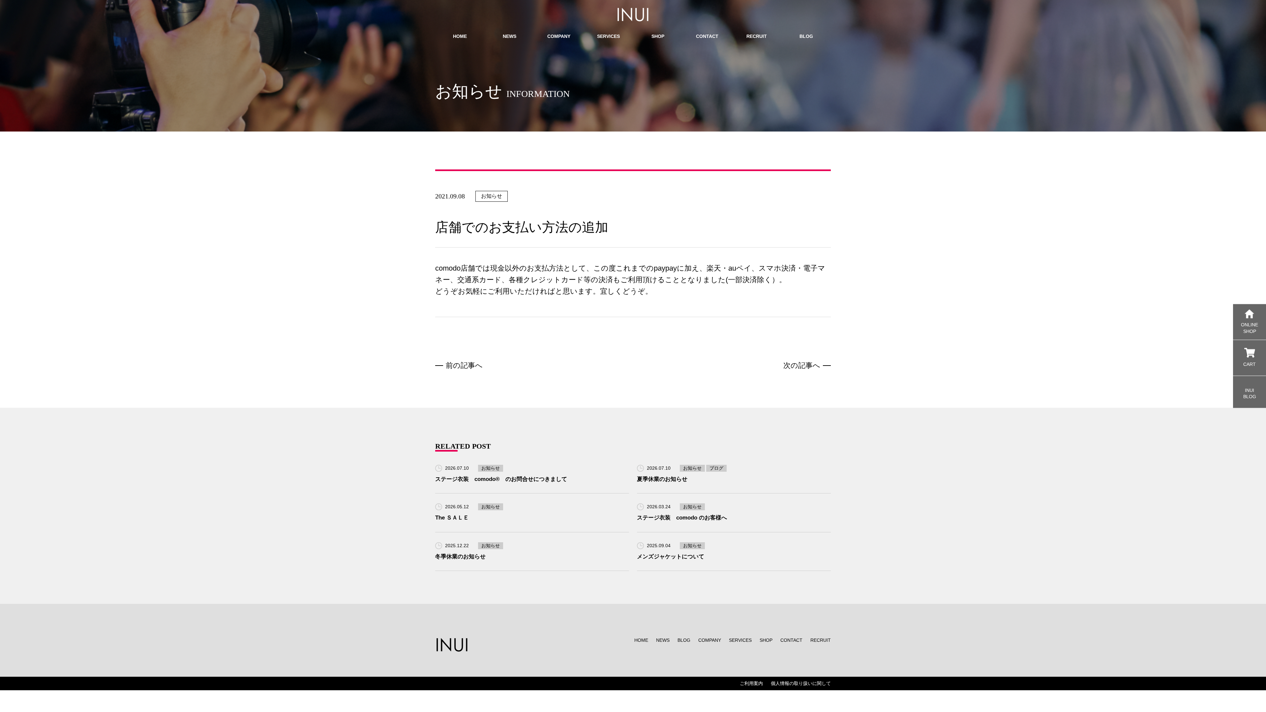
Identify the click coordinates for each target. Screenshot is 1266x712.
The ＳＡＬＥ (452, 518)
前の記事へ (464, 365)
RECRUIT (820, 640)
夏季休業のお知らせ (662, 479)
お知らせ (491, 196)
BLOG (684, 640)
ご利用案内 (751, 683)
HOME (641, 640)
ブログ (716, 468)
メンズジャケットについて (670, 556)
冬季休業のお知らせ (460, 556)
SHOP (766, 640)
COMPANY (709, 640)
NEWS (663, 640)
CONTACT (791, 640)
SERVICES (740, 640)
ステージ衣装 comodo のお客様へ (682, 518)
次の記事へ (801, 365)
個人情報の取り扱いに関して (801, 683)
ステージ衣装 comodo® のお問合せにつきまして (501, 479)
